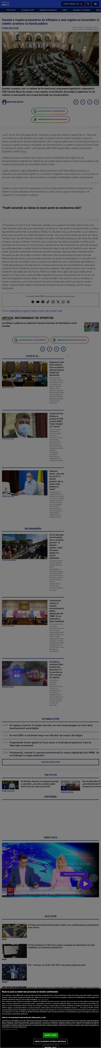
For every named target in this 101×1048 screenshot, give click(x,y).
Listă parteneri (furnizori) (10, 1029)
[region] (50, 1018)
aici (78, 1008)
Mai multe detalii (43, 999)
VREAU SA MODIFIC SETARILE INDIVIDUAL (50, 1041)
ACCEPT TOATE (50, 1035)
